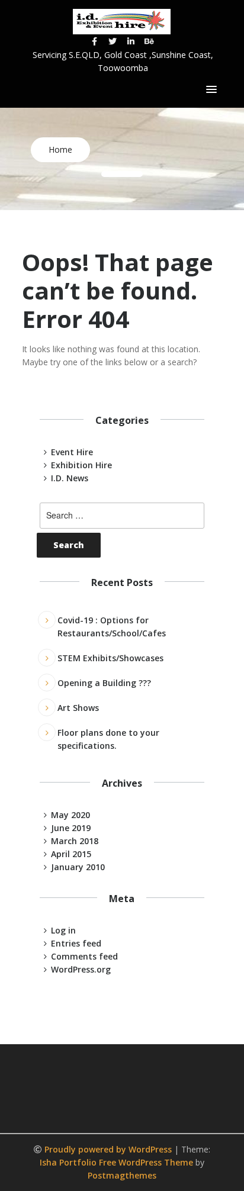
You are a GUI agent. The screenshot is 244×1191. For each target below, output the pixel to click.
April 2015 (71, 854)
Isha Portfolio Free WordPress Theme (116, 1162)
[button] (211, 90)
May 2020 (70, 814)
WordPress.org (81, 969)
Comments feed (84, 956)
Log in (63, 930)
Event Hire (72, 452)
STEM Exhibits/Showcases (110, 658)
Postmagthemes (122, 1175)
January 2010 (78, 867)
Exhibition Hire (81, 465)
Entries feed (76, 943)
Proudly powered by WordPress (109, 1149)
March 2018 (74, 840)
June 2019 (71, 827)
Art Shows (78, 707)
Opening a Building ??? (104, 682)
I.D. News (69, 478)
